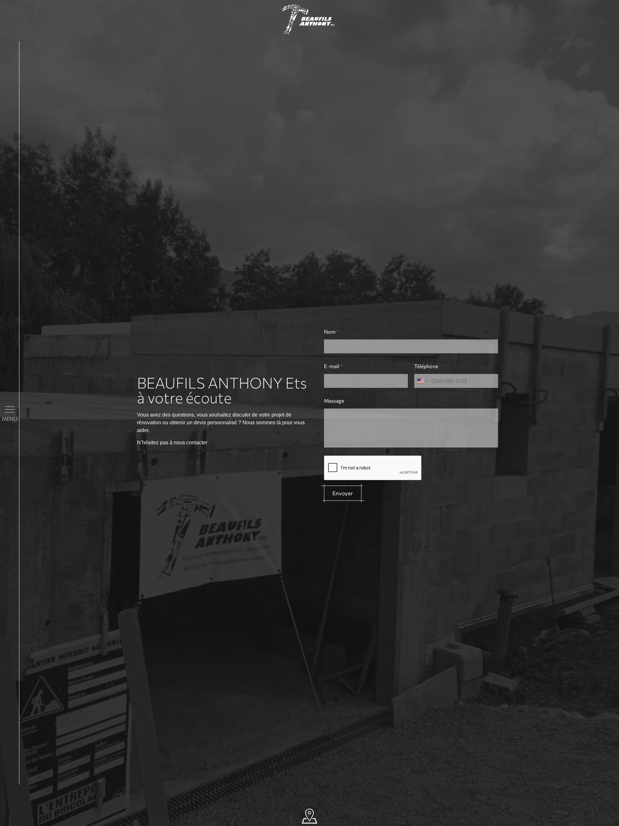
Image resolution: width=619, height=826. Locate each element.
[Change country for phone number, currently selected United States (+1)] (421, 381)
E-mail (333, 366)
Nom (331, 331)
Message (334, 401)
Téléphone (426, 366)
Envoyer (342, 493)
